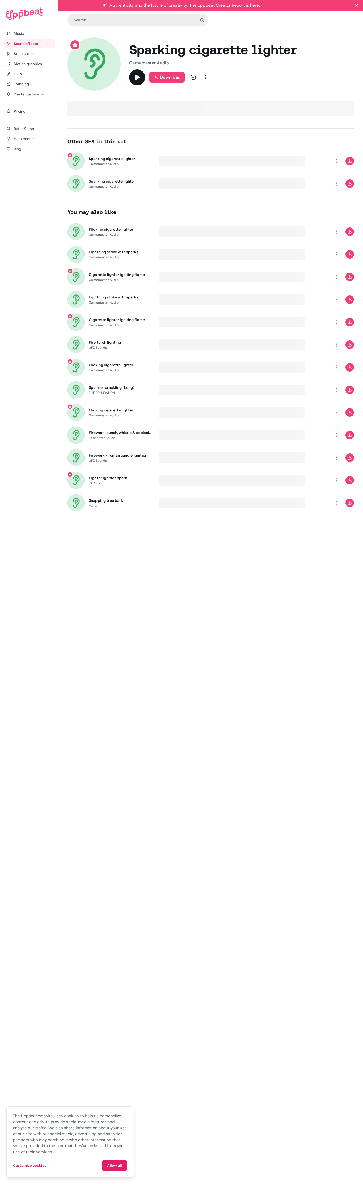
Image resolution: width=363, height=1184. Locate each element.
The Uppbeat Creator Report (217, 5)
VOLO (93, 506)
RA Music (96, 483)
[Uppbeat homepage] (29, 13)
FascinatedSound (102, 438)
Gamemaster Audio (149, 63)
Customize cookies (29, 1165)
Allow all (114, 1165)
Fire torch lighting (105, 342)
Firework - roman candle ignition (118, 455)
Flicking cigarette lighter (111, 229)
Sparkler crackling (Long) (111, 387)
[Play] (137, 77)
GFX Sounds (98, 347)
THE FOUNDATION (102, 393)
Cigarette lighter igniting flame (117, 274)
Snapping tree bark (106, 500)
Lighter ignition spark (108, 477)
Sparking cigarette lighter (112, 158)
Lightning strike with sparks (113, 252)
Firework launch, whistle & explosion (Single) (121, 432)
